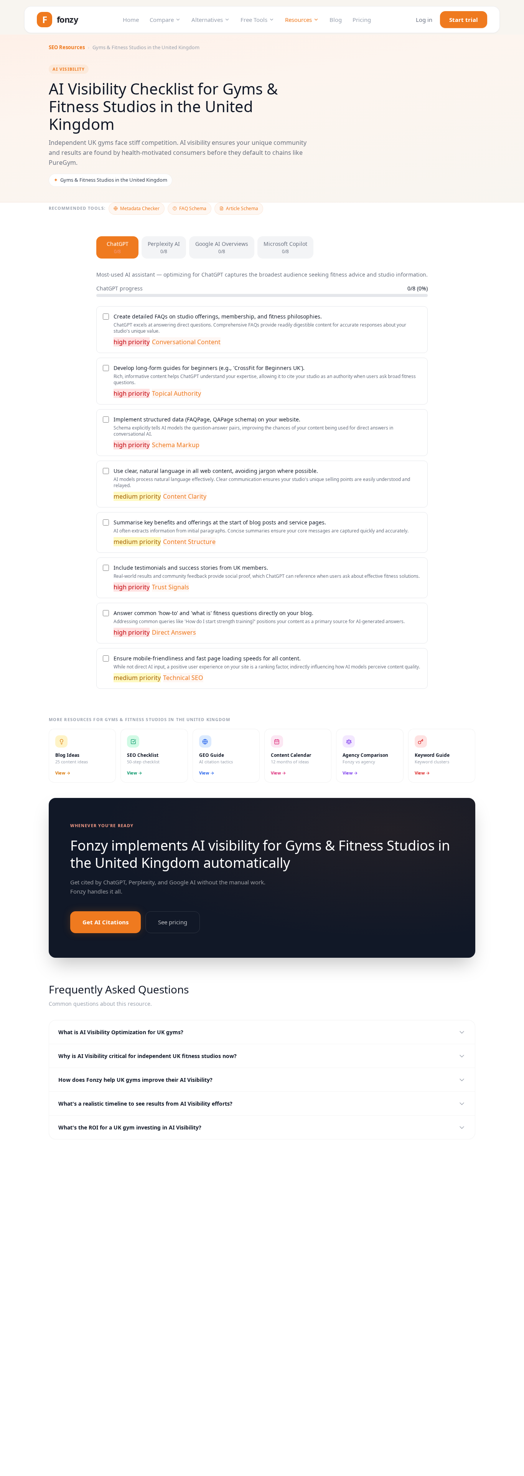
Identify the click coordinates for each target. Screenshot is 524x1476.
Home (131, 19)
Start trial (463, 19)
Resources (298, 19)
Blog (336, 19)
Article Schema (242, 208)
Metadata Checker (140, 208)
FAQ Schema (192, 208)
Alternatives (207, 19)
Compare (162, 19)
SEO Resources (67, 47)
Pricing (362, 19)
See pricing (172, 922)
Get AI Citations (105, 922)
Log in (424, 19)
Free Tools (254, 19)
